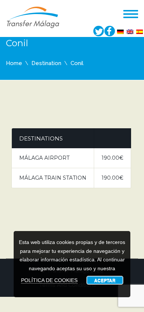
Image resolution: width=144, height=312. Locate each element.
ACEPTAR (105, 280)
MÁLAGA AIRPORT (44, 158)
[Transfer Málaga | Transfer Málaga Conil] (33, 16)
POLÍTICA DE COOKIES (49, 280)
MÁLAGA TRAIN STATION (52, 177)
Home (14, 63)
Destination (46, 63)
